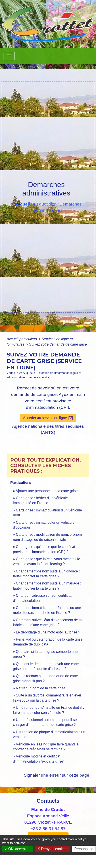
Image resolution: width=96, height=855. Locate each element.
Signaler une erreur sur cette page (56, 775)
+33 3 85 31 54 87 (48, 828)
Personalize (83, 849)
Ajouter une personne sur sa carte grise (47, 491)
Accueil (22, 204)
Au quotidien (45, 204)
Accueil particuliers (22, 339)
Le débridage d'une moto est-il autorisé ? (48, 632)
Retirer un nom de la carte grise (40, 688)
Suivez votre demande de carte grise (58, 344)
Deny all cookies (53, 849)
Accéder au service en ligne (48, 418)
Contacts (48, 801)
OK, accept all (18, 849)
